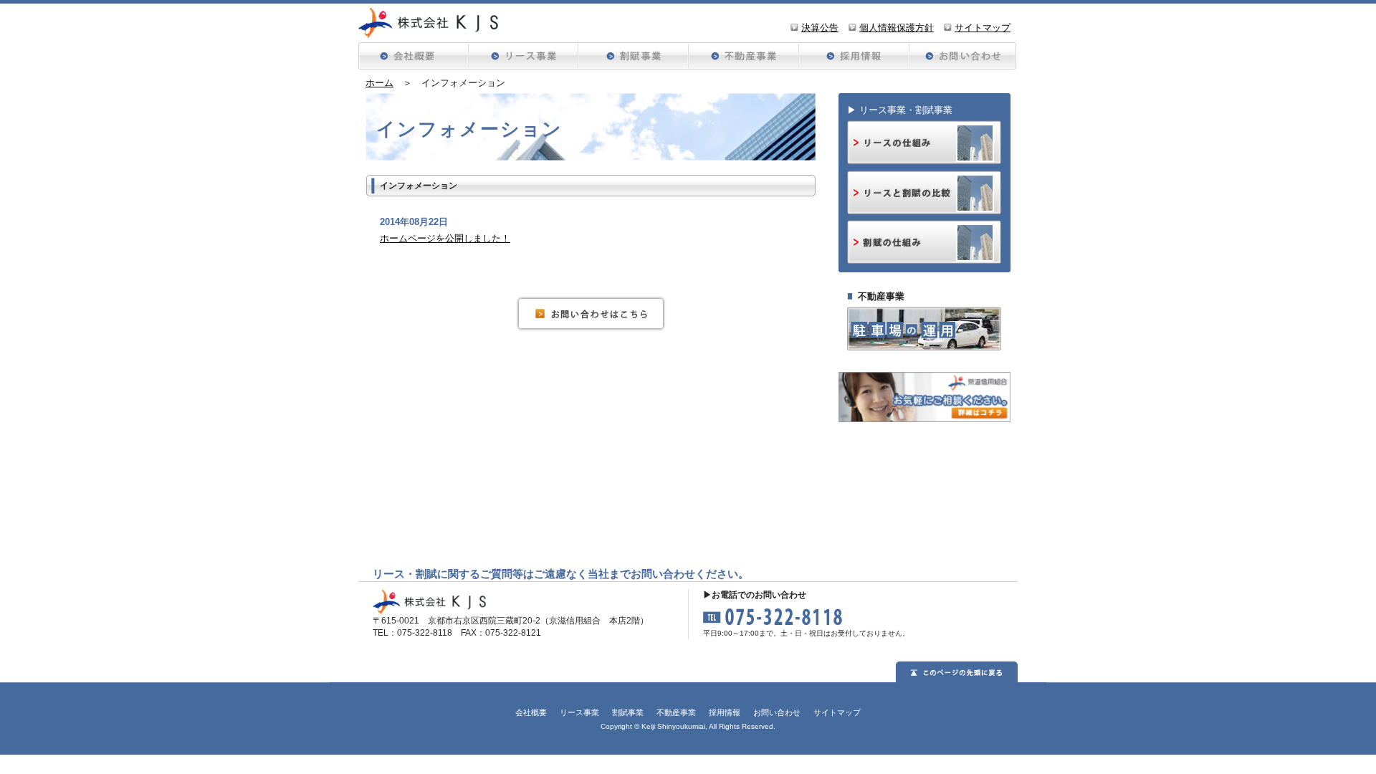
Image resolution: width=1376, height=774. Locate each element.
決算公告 (819, 27)
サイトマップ (982, 27)
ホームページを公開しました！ (445, 238)
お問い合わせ (961, 56)
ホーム (379, 82)
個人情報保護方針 (896, 27)
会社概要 (413, 56)
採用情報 (852, 56)
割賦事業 (628, 712)
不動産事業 (676, 712)
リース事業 (579, 712)
